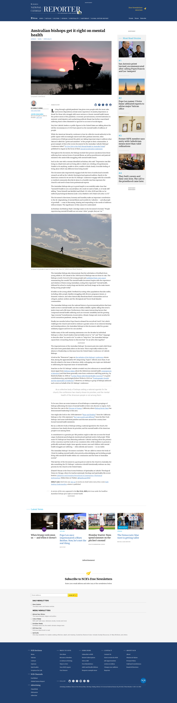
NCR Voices (123, 527)
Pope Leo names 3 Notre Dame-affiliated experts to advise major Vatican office (131, 105)
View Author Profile (35, 110)
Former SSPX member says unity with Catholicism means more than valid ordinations (132, 143)
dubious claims (69, 371)
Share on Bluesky (95, 105)
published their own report (96, 278)
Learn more (39, 117)
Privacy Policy (131, 661)
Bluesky (69, 681)
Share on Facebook (99, 105)
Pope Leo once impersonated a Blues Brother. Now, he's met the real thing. (73, 539)
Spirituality (74, 18)
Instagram (84, 681)
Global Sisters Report (100, 18)
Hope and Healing (89, 415)
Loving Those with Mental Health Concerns (87, 376)
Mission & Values (132, 657)
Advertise (34, 695)
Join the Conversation (37, 114)
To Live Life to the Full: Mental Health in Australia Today (85, 146)
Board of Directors (132, 667)
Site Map (89, 686)
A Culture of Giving (66, 661)
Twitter (73, 681)
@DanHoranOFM (84, 478)
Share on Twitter (103, 105)
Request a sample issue (89, 670)
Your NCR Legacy (65, 667)
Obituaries (34, 692)
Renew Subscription (88, 657)
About (128, 654)
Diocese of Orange (75, 408)
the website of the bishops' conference (90, 357)
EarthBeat (85, 18)
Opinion (64, 18)
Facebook (77, 681)
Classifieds (34, 689)
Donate (131, 18)
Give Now (63, 654)
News (41, 18)
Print (110, 105)
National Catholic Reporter (143, 680)
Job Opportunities (110, 661)
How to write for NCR (111, 657)
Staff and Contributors (133, 664)
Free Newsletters (87, 664)
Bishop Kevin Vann (102, 408)
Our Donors (63, 670)
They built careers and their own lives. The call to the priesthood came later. (131, 179)
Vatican (48, 18)
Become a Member (66, 657)
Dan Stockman (92, 544)
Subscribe (143, 18)
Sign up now (138, 10)
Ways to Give (64, 664)
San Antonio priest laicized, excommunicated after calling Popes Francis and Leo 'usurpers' (132, 68)
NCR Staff (63, 547)
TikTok (88, 681)
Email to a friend (107, 105)
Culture (56, 18)
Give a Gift (85, 661)
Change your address (111, 667)
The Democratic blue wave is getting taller (128, 536)
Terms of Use (75, 686)
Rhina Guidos (101, 544)
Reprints (107, 670)
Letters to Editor (109, 664)
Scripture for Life (36, 670)
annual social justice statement (91, 149)
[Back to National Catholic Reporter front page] (56, 10)
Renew (137, 18)
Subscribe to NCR (87, 654)
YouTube (81, 681)
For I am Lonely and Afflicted (84, 417)
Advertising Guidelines (65, 686)
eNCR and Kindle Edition (90, 667)
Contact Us (107, 654)
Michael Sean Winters (123, 541)
